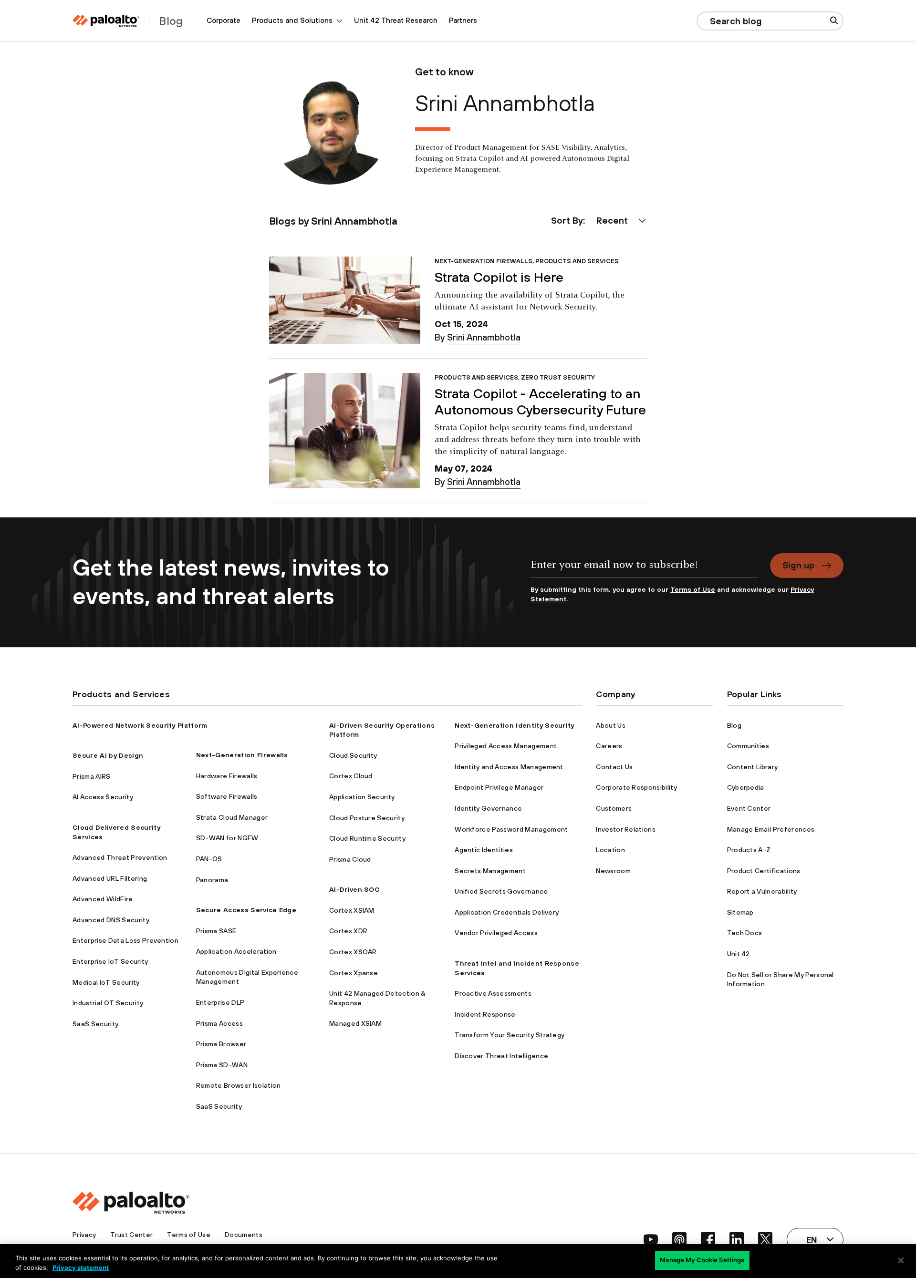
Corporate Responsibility (636, 787)
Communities (748, 746)
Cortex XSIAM (352, 910)
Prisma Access (219, 1023)
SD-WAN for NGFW (227, 838)
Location (610, 850)
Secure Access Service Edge (246, 910)
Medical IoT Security (106, 982)
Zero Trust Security (558, 377)
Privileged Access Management (506, 746)
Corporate (223, 20)
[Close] (900, 1260)
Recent (612, 220)
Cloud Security (353, 755)
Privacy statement (80, 1267)
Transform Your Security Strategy (509, 1035)
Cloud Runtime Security (367, 838)
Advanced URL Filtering (110, 878)
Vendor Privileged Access (496, 933)
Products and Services (577, 261)
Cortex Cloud (351, 776)
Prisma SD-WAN (222, 1065)
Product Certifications (764, 871)
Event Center (749, 808)
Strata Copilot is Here (499, 277)
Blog (734, 725)
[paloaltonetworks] (106, 21)
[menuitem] (223, 20)
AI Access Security (103, 797)
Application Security (362, 797)
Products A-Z (749, 850)
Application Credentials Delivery (507, 912)
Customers (614, 808)
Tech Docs (744, 933)
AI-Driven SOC (354, 889)
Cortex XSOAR (353, 952)
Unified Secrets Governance (501, 891)
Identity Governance (488, 808)
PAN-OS (209, 859)
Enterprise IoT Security (110, 961)
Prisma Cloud (350, 859)
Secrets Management (490, 871)
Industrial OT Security (108, 1003)
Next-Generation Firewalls (483, 261)
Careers (609, 746)
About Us (610, 725)
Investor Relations (626, 829)
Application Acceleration (236, 951)
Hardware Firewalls (227, 776)
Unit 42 (738, 954)
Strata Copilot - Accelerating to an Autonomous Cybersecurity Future (540, 401)
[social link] (651, 1239)
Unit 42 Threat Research (395, 20)
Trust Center (131, 1234)
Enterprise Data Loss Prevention (125, 940)
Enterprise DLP (220, 1002)
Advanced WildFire (103, 899)
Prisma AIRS (92, 776)
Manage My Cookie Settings (702, 1260)
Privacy (84, 1234)
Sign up (798, 565)
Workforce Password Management (511, 829)
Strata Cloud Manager (232, 817)
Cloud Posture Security (367, 818)
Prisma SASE (216, 931)
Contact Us (614, 767)
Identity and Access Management (509, 767)
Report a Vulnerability (762, 891)
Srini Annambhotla (483, 337)
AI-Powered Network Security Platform (140, 725)
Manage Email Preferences (771, 829)
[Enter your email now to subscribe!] (645, 569)
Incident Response (485, 1014)
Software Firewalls (227, 796)
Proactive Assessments (493, 993)
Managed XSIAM (355, 1023)
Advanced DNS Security (111, 920)
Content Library (752, 767)
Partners (463, 20)
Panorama (212, 880)
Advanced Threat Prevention (120, 857)
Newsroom (613, 871)
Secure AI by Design (108, 755)
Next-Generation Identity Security (514, 725)
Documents (243, 1234)
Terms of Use (692, 589)
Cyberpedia (745, 787)
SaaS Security (95, 1024)
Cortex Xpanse (353, 973)
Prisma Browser (221, 1044)
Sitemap (740, 912)
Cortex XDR (348, 931)
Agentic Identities (484, 850)
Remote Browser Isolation (238, 1085)
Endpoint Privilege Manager (499, 787)
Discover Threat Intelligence (501, 1056)
